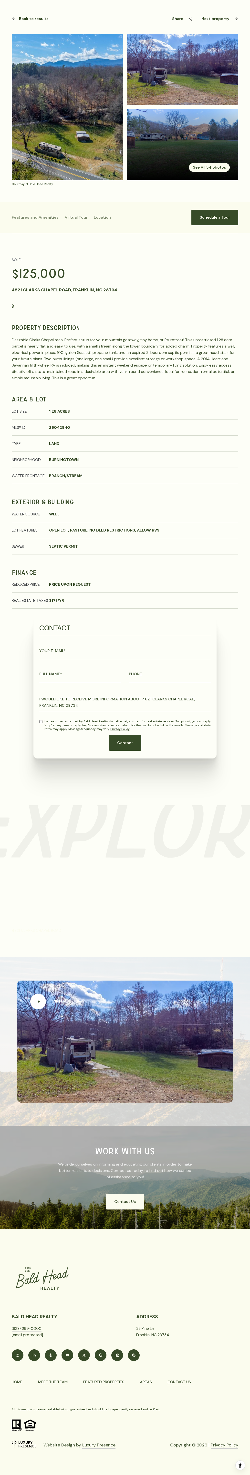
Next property (215, 18)
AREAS (146, 1381)
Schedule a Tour (215, 217)
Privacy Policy (119, 729)
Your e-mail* (52, 650)
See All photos (209, 167)
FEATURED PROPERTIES (103, 1381)
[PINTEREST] (134, 1355)
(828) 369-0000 (27, 1328)
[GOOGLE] (100, 1355)
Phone (135, 673)
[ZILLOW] (117, 1355)
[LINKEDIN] (34, 1355)
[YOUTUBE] (67, 1355)
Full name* (50, 673)
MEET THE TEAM (53, 1381)
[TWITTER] (84, 1355)
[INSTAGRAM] (17, 1355)
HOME (17, 1381)
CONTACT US (179, 1381)
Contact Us (125, 1201)
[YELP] (51, 1355)
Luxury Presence (98, 1445)
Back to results (34, 18)
